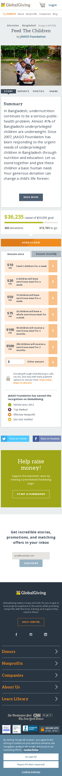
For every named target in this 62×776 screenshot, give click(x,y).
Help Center (31, 621)
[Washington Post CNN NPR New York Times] (31, 718)
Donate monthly (46, 253)
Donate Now (31, 242)
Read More (31, 197)
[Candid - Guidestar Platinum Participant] (17, 729)
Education (12, 25)
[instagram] (31, 634)
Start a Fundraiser (31, 494)
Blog (55, 13)
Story (8, 91)
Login (53, 5)
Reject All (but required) (30, 764)
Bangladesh (29, 25)
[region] (31, 755)
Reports (23, 91)
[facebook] (16, 634)
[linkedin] (45, 634)
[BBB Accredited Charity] (31, 729)
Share (53, 91)
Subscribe (31, 563)
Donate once (15, 254)
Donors (8, 652)
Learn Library (15, 699)
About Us (11, 687)
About (21, 13)
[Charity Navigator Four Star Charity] (7, 729)
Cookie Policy (31, 749)
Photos (38, 91)
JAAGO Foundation (33, 36)
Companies (45, 13)
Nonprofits (31, 13)
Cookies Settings (31, 771)
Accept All (31, 756)
